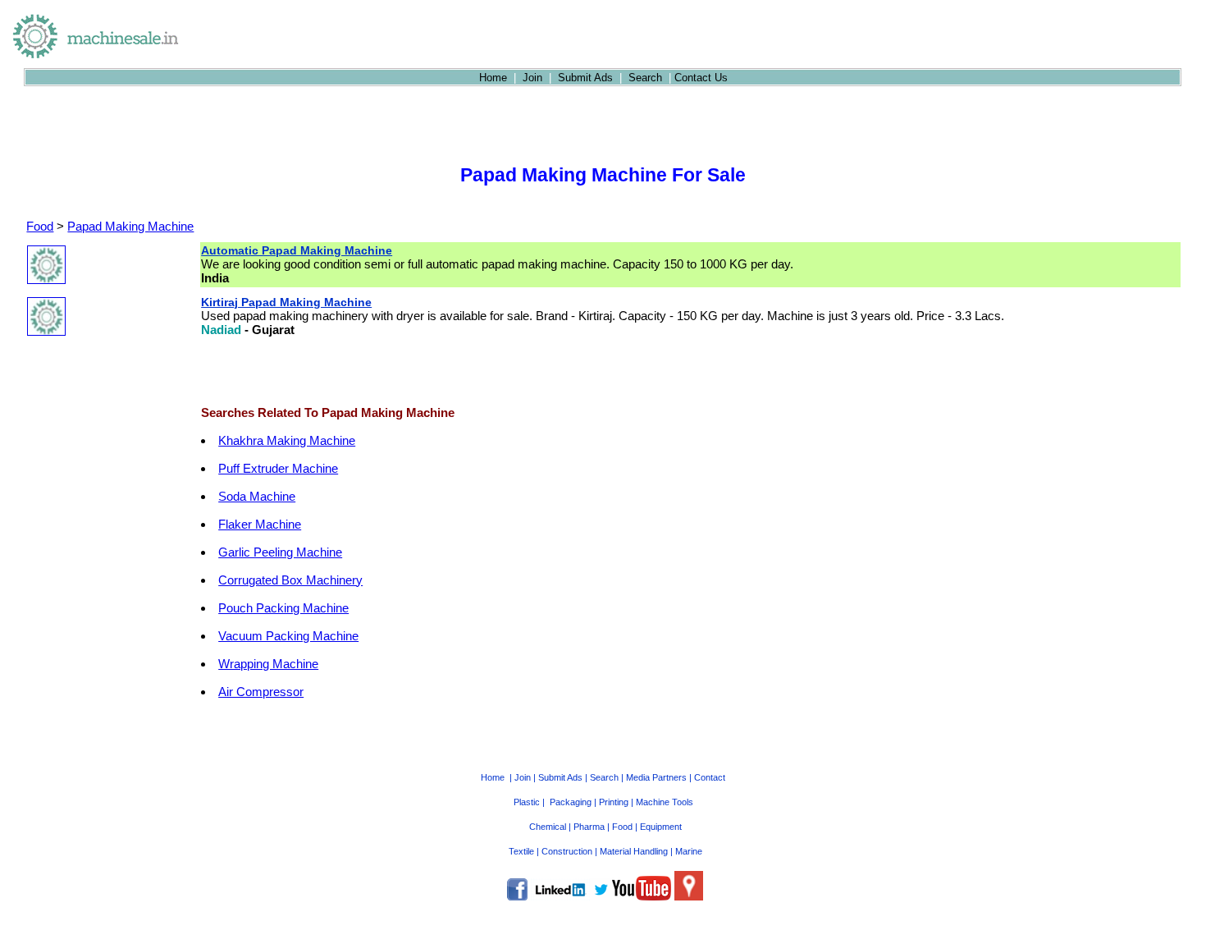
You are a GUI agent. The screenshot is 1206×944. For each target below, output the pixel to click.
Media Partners (656, 777)
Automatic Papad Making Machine (296, 250)
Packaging (571, 802)
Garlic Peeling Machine (280, 552)
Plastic (527, 802)
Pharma (589, 827)
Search (645, 77)
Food (39, 226)
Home (493, 77)
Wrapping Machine (268, 664)
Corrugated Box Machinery (290, 580)
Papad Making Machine (130, 226)
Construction (566, 851)
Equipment (661, 827)
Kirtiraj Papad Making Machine (286, 302)
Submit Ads (585, 77)
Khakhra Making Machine (286, 440)
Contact (709, 777)
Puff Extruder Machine (278, 468)
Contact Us (701, 77)
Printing (613, 802)
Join (532, 77)
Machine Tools (664, 802)
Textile (521, 851)
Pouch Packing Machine (283, 608)
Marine (688, 851)
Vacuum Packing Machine (288, 636)
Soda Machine (256, 496)
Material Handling (634, 851)
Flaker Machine (259, 524)
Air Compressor (261, 692)
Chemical (547, 827)
